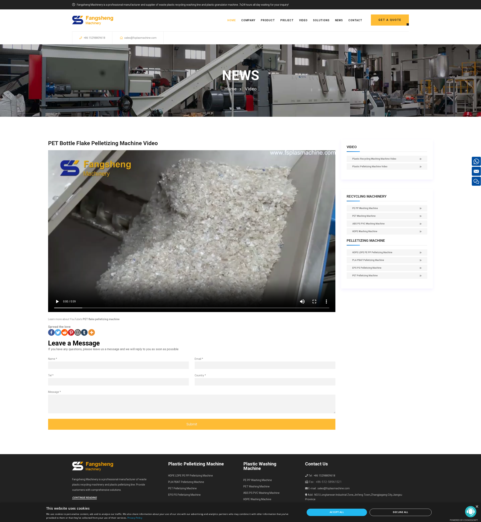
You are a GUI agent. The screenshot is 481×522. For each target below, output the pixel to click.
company (248, 20)
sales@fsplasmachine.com (140, 37)
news (339, 20)
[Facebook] (51, 332)
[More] (92, 332)
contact (355, 20)
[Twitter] (58, 332)
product (268, 20)
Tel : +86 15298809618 (321, 475)
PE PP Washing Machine (365, 208)
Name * (52, 358)
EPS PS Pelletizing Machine (366, 268)
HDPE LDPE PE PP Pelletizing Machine (372, 252)
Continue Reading (84, 497)
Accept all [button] (337, 512)
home (231, 20)
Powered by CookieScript (464, 520)
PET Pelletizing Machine (365, 275)
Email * (199, 358)
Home (230, 89)
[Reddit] (64, 332)
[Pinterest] (71, 332)
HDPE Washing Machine (364, 231)
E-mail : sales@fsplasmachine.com (329, 488)
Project (287, 20)
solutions (321, 20)
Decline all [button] (400, 512)
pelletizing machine (366, 240)
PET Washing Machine (364, 216)
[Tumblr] (84, 332)
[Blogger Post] (77, 332)
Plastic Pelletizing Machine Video (369, 166)
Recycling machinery (366, 196)
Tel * (51, 375)
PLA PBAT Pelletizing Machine (368, 260)
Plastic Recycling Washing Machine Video (374, 159)
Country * (200, 375)
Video (303, 20)
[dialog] (240, 512)
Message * (54, 391)
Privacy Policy (134, 517)
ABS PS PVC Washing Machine (368, 223)
